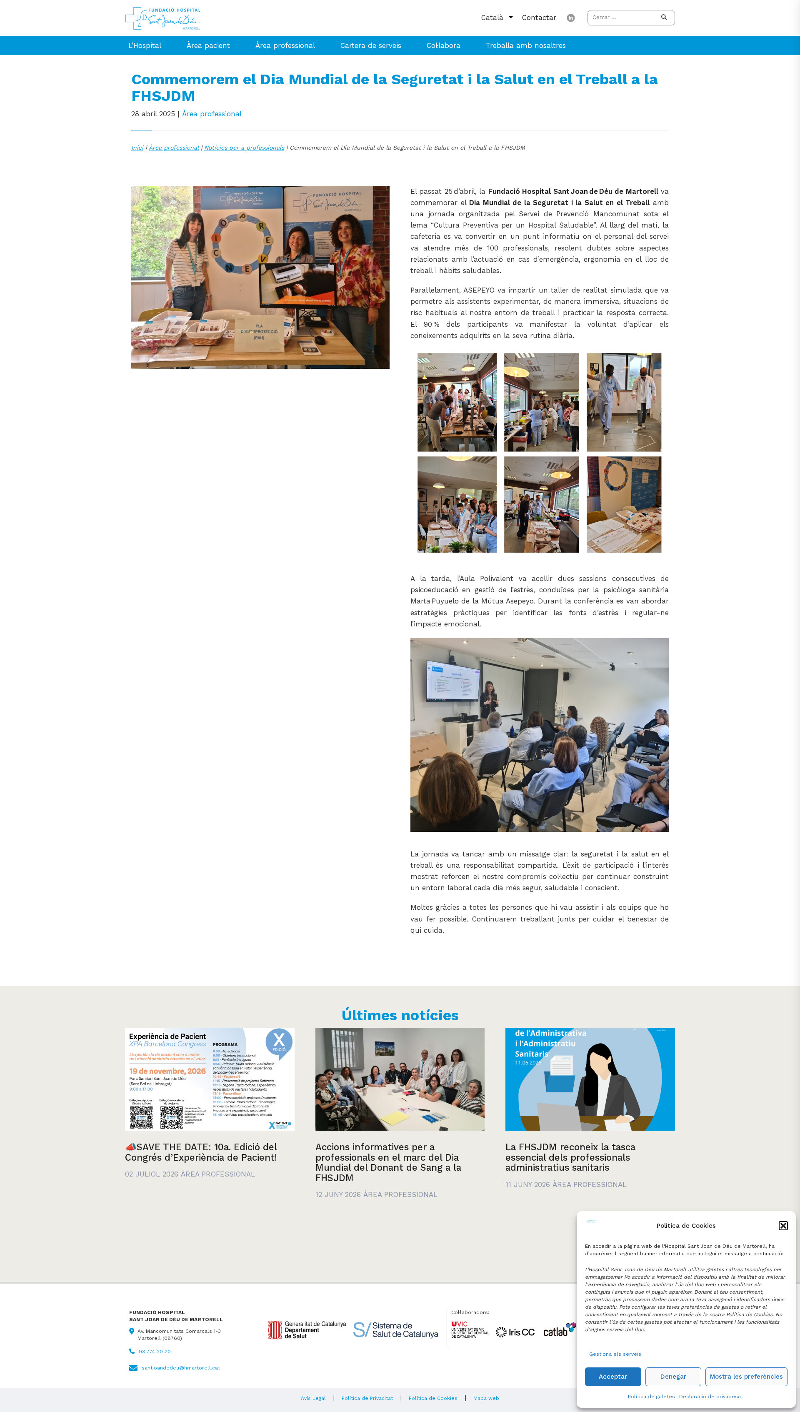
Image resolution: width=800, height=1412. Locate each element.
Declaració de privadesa (710, 1396)
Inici (137, 147)
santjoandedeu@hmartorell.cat (181, 1368)
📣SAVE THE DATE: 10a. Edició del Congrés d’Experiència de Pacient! (201, 1152)
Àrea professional (285, 45)
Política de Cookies (433, 1398)
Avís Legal (313, 1398)
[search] (664, 18)
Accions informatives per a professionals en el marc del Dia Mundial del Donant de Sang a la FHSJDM (388, 1162)
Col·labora (443, 45)
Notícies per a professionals (244, 147)
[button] (783, 1226)
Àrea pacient (208, 45)
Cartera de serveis (370, 45)
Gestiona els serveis (615, 1354)
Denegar (673, 1376)
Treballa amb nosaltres (526, 45)
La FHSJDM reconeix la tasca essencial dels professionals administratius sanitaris (570, 1157)
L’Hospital (144, 45)
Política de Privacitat (367, 1398)
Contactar (539, 17)
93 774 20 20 (155, 1351)
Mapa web (486, 1398)
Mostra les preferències (746, 1376)
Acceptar (613, 1376)
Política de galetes (651, 1396)
